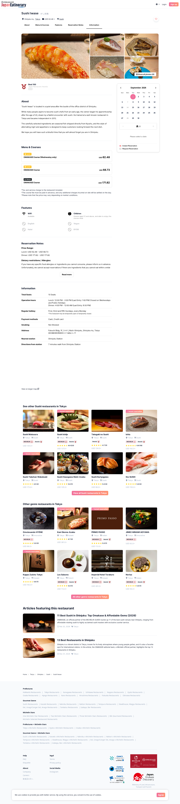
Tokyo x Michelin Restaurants (35, 728)
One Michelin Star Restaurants (35, 716)
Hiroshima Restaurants (88, 695)
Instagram (54, 772)
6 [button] (122, 102)
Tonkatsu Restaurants (69, 707)
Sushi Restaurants (30, 704)
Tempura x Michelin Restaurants (36, 740)
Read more (67, 274)
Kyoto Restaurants (135, 692)
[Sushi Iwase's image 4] (107, 67)
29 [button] (133, 118)
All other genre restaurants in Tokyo (90, 597)
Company (27, 772)
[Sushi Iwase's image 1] (55, 56)
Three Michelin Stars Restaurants (93, 716)
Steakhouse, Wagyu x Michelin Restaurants (70, 740)
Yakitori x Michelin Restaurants (118, 736)
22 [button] (133, 113)
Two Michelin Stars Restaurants (64, 716)
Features (58, 25)
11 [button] (149, 102)
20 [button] (122, 113)
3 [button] (143, 97)
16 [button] (138, 107)
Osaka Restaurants (30, 695)
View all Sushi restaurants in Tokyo (90, 493)
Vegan (76, 223)
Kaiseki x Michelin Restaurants (62, 736)
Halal (30, 229)
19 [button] (154, 107)
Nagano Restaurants (115, 692)
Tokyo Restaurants (51, 692)
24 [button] (144, 113)
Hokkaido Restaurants (32, 692)
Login (164, 4)
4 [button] (149, 97)
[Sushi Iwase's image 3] (142, 45)
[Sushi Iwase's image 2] (107, 45)
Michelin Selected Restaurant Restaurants (40, 719)
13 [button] (122, 107)
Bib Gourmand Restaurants (121, 716)
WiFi (30, 213)
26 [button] (154, 113)
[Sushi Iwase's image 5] (142, 67)
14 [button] (127, 107)
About (27, 25)
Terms (52, 759)
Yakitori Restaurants (87, 704)
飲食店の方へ (28, 779)
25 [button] (149, 113)
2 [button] (138, 97)
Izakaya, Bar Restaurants (91, 707)
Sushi (61, 19)
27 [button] (122, 118)
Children (77, 213)
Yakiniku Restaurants (68, 704)
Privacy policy (55, 763)
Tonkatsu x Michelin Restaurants (36, 743)
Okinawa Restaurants (131, 695)
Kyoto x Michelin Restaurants (61, 728)
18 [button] (149, 107)
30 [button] (138, 118)
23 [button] (138, 113)
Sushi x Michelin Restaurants (35, 736)
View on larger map (29, 389)
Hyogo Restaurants (50, 695)
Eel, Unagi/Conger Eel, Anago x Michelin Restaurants (112, 740)
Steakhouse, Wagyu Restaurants (132, 704)
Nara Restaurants (68, 695)
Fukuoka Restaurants (110, 695)
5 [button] (154, 97)
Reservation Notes (75, 25)
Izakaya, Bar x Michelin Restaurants (67, 743)
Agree (161, 795)
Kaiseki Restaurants (49, 704)
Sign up (174, 4)
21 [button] (127, 113)
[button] (158, 4)
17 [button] (144, 107)
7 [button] (127, 102)
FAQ (24, 759)
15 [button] (133, 107)
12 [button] (154, 102)
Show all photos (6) (146, 74)
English (31, 223)
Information (94, 25)
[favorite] (156, 19)
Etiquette (26, 763)
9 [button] (138, 102)
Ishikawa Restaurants (94, 692)
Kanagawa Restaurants (72, 692)
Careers (26, 775)
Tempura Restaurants (107, 704)
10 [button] (144, 102)
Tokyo (37, 19)
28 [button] (127, 118)
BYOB (76, 229)
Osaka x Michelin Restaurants (88, 728)
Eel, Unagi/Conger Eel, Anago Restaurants (40, 707)
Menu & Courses (42, 25)
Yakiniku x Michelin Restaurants (90, 736)
